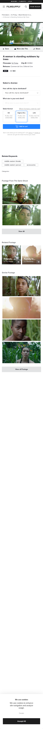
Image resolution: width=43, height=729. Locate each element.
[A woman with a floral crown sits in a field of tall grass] (21, 352)
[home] (15, 6)
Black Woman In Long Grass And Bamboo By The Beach (25, 15)
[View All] (21, 231)
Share (38, 49)
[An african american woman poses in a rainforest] (21, 194)
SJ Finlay (14, 15)
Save (7, 49)
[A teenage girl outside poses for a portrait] (21, 330)
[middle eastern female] (12, 161)
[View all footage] (21, 369)
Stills (30, 1)
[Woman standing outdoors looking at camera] (21, 308)
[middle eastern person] (13, 165)
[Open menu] (3, 6)
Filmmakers (5, 15)
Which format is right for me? (29, 109)
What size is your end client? (17, 103)
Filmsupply (22, 1)
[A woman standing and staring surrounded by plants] (21, 286)
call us (31, 133)
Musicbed (14, 1)
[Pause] (4, 43)
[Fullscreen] (39, 43)
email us (37, 133)
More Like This (22, 49)
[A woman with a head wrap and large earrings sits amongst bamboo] (21, 215)
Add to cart (23, 126)
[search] (26, 6)
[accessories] (31, 165)
